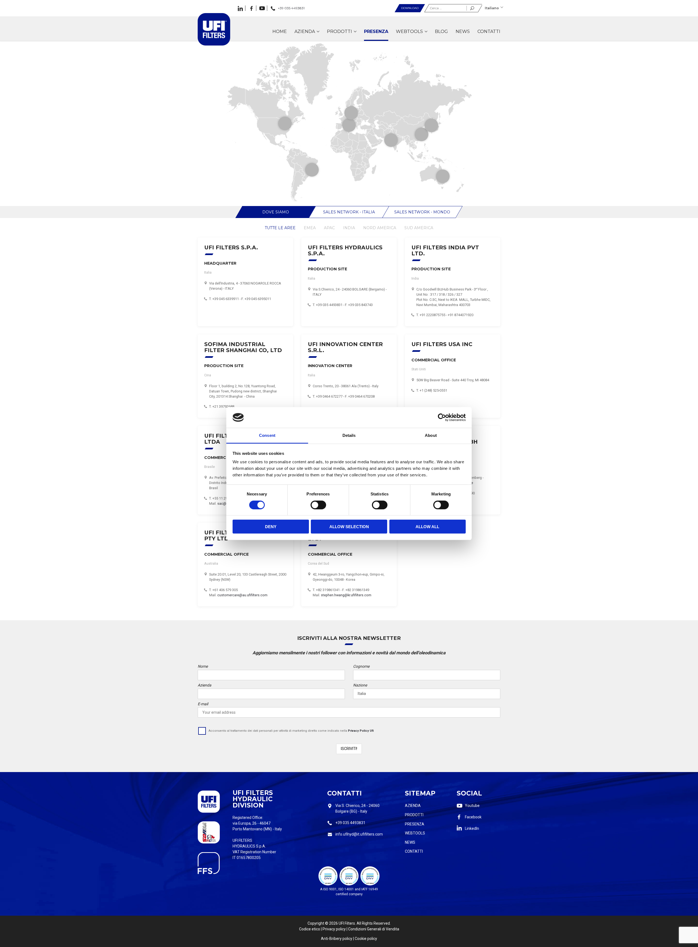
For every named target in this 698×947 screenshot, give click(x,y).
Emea (310, 227)
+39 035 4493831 (350, 823)
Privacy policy (334, 929)
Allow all (427, 526)
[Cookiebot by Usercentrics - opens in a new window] (442, 417)
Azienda (413, 805)
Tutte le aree (280, 227)
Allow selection (349, 526)
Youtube (472, 805)
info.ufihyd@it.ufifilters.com (359, 834)
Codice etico (309, 929)
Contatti (414, 851)
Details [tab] (349, 435)
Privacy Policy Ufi (361, 731)
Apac (329, 227)
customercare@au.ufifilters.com (242, 595)
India (349, 227)
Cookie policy (366, 938)
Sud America (418, 227)
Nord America (379, 227)
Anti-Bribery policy (336, 938)
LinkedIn (472, 828)
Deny (270, 526)
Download (410, 8)
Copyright (316, 923)
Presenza (414, 824)
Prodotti (414, 815)
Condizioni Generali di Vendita (373, 929)
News (410, 842)
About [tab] (431, 435)
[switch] (318, 504)
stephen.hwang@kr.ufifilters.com (346, 595)
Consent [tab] (267, 435)
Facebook (473, 817)
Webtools (415, 833)
